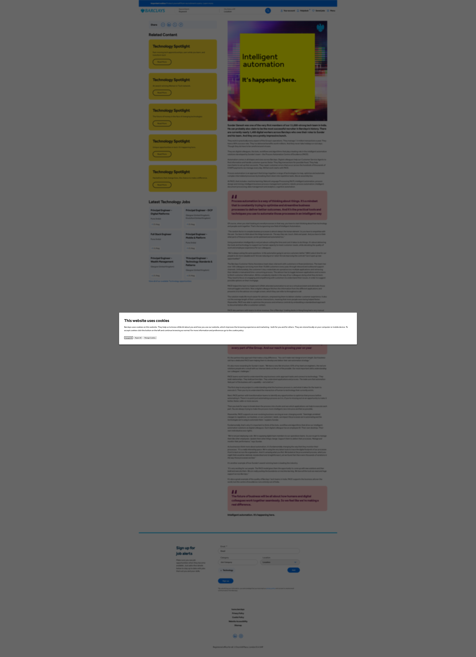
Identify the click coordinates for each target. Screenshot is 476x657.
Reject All (138, 338)
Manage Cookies (150, 338)
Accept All (128, 338)
